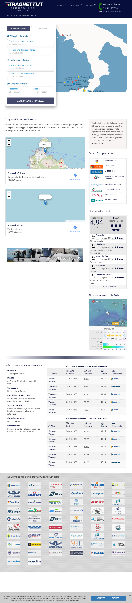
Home (9, 15)
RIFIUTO (115, 598)
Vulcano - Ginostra (52, 380)
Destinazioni (60, 5)
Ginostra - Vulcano (52, 432)
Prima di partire (75, 5)
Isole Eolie (17, 15)
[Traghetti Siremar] (34, 486)
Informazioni (90, 5)
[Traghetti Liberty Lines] (13, 486)
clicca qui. (75, 600)
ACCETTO (101, 598)
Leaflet (68, 168)
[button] (45, 150)
